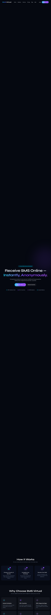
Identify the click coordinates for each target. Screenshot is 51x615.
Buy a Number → (20, 284)
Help (35, 2)
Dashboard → (45, 2)
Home (15, 2)
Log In (40, 2)
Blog (32, 2)
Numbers (19, 2)
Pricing (28, 2)
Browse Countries (31, 284)
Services (24, 2)
